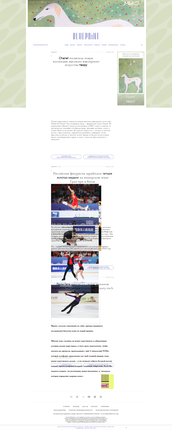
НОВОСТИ (54, 52)
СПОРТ (59, 166)
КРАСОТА (60, 277)
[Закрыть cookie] (126, 427)
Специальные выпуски (40, 45)
